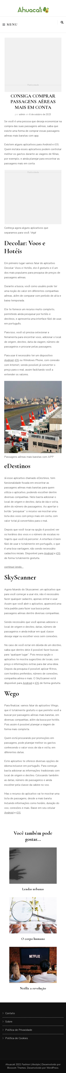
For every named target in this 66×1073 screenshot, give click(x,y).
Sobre (8, 1021)
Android (9, 360)
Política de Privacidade (18, 1030)
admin (22, 114)
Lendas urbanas (33, 889)
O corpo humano (33, 939)
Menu (12, 25)
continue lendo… (14, 567)
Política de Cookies (16, 1038)
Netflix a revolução (33, 988)
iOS (17, 360)
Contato (10, 1013)
